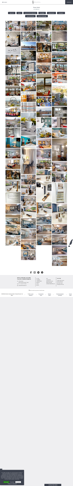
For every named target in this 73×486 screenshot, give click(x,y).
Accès (37, 283)
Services (38, 282)
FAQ (47, 278)
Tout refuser (12, 482)
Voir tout (12, 13)
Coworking (61, 13)
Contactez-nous (52, 485)
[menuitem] (8, 391)
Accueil (37, 278)
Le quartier (48, 279)
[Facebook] (31, 273)
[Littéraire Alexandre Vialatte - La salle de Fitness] (13, 185)
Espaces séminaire (42, 16)
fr (1, 469)
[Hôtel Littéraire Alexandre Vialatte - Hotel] (59, 36)
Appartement (51, 13)
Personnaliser (18, 482)
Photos (37, 285)
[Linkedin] (38, 273)
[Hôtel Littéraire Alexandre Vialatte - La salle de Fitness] (43, 175)
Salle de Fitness (30, 16)
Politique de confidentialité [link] (12, 483)
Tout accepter (6, 482)
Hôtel (19, 13)
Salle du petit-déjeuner (30, 13)
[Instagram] (35, 273)
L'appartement (39, 281)
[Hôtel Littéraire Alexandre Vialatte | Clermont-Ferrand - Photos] (13, 26)
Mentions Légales (49, 281)
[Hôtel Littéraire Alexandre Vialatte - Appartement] (28, 160)
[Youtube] (42, 273)
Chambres (42, 13)
